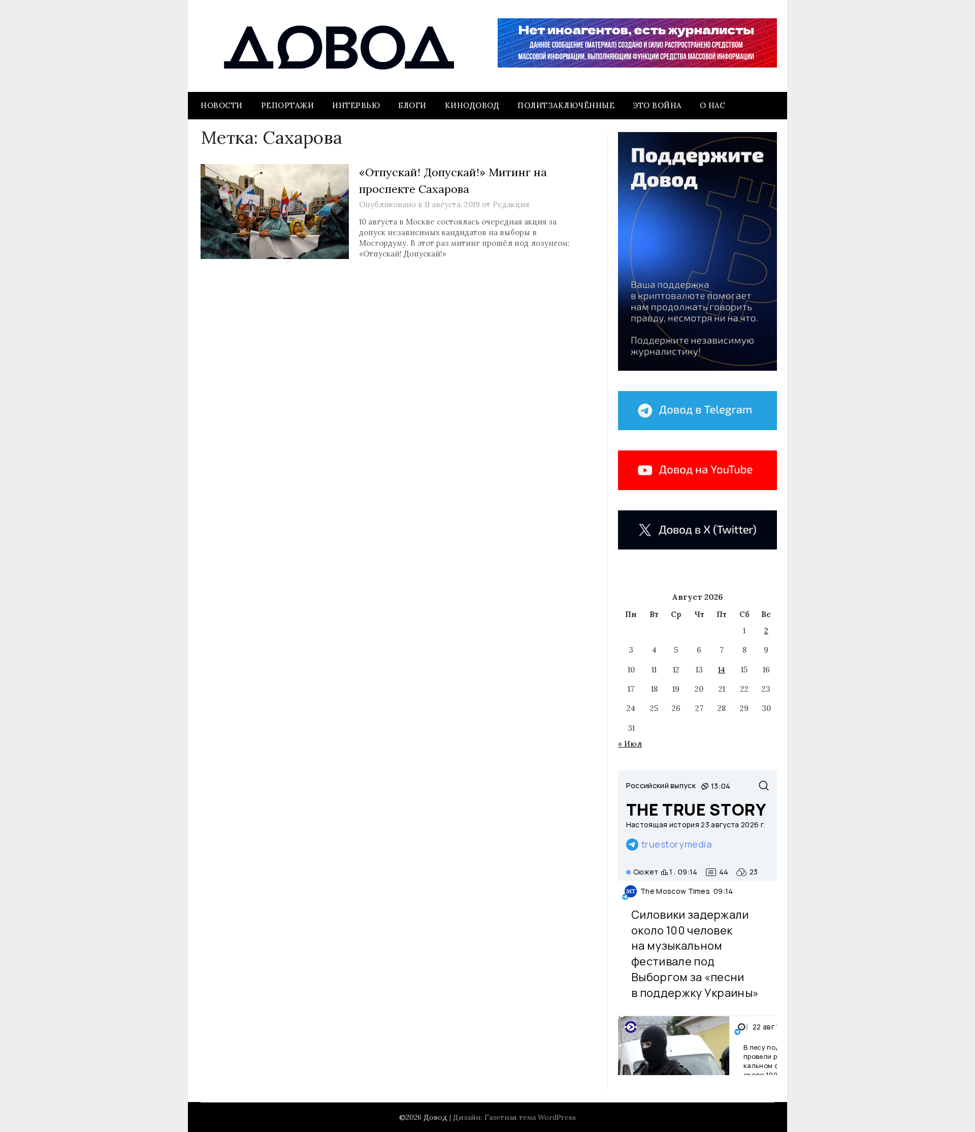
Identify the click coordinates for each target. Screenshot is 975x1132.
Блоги (412, 105)
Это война (657, 105)
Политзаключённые (565, 105)
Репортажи (287, 105)
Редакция (511, 204)
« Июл (630, 744)
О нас (713, 105)
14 (721, 669)
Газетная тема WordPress (530, 1117)
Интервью (356, 105)
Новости (222, 105)
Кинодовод (472, 105)
